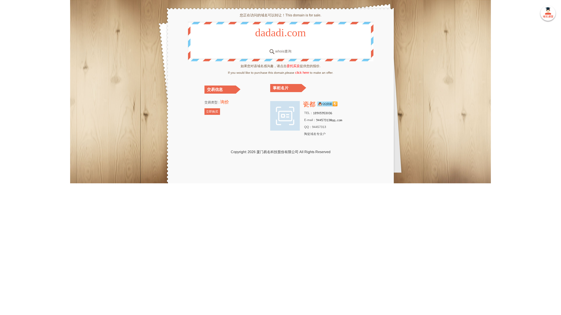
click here (302, 72)
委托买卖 (293, 66)
